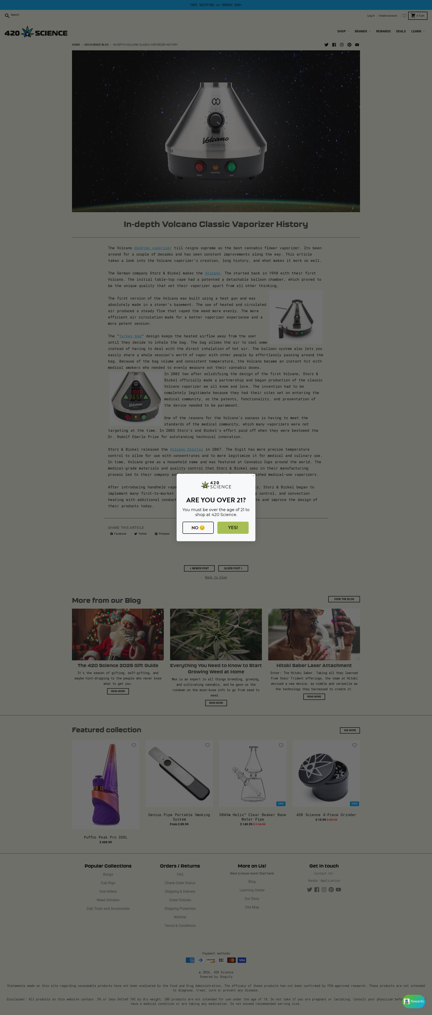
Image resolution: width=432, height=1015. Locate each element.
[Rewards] (413, 1001)
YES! (233, 528)
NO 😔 (198, 527)
